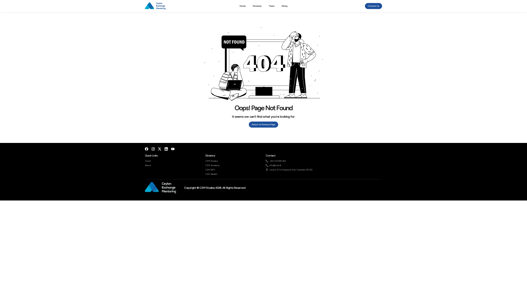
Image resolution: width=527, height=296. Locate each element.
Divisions (257, 6)
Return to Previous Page (263, 124)
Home (243, 6)
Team (271, 6)
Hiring (284, 6)
